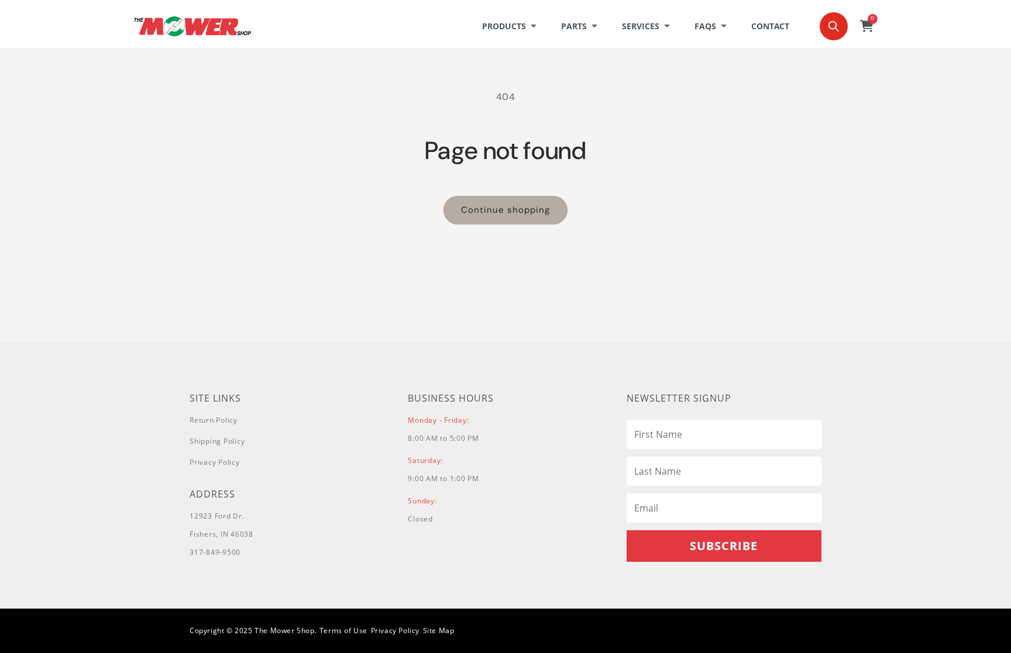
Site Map (439, 630)
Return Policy (214, 420)
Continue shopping (505, 210)
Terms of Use (343, 630)
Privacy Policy (215, 462)
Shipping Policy (217, 441)
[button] (512, 26)
